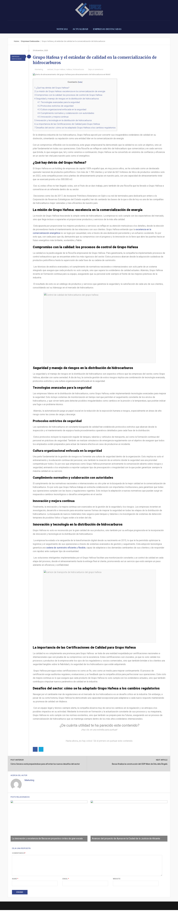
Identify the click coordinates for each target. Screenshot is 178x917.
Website (116, 879)
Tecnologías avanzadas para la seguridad (59, 102)
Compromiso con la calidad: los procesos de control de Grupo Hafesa (68, 95)
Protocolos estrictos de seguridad (55, 106)
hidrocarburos (78, 69)
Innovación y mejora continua (53, 117)
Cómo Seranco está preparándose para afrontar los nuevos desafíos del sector (45, 764)
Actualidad (80, 29)
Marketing (39, 69)
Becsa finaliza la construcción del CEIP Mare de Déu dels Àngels (139, 764)
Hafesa (69, 69)
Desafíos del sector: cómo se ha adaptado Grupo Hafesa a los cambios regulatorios (75, 127)
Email (65, 879)
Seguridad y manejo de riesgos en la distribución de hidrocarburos (66, 98)
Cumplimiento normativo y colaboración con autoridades (66, 113)
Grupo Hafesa (59, 69)
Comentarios (18, 853)
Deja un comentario (95, 69)
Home (16, 41)
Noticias (62, 29)
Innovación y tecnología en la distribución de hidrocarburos (63, 120)
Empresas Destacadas (107, 29)
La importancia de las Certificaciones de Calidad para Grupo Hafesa (67, 124)
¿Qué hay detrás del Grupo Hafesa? (51, 87)
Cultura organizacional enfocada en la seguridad (62, 109)
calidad (50, 69)
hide (80, 82)
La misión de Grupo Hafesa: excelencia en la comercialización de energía (69, 91)
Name (15, 879)
